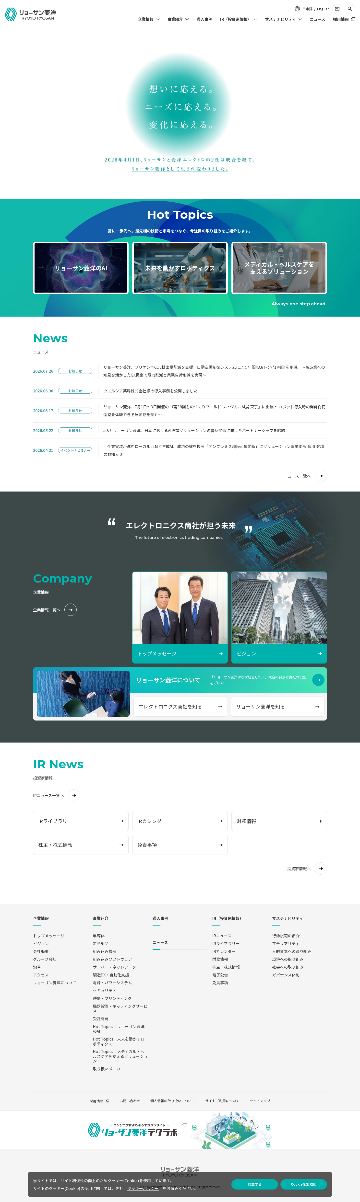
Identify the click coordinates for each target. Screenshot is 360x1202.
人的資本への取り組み (291, 951)
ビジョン (41, 943)
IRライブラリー (226, 943)
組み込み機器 (104, 951)
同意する (255, 1184)
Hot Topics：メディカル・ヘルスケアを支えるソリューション (120, 1056)
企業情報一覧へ (46, 610)
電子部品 (100, 943)
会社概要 (41, 951)
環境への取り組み (287, 959)
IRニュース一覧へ (48, 795)
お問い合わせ (130, 1101)
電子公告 (220, 975)
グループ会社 (44, 959)
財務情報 (220, 959)
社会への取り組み (287, 967)
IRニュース (221, 936)
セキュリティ (104, 990)
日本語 (307, 8)
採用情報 (96, 1101)
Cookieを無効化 (303, 1184)
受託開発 (100, 1018)
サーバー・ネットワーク (114, 967)
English (323, 8)
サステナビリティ (287, 918)
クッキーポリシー (143, 1188)
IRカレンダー (224, 951)
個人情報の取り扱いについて (172, 1100)
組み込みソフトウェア (112, 959)
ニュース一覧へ (297, 476)
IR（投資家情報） (227, 918)
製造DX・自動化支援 (111, 975)
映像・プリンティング (112, 998)
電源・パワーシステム (112, 982)
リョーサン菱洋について (54, 982)
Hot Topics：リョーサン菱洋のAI (118, 1028)
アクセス (40, 975)
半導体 (99, 936)
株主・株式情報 (226, 967)
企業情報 (41, 918)
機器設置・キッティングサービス (120, 1008)
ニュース (160, 942)
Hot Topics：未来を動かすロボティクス (118, 1041)
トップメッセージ (48, 936)
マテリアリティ (285, 943)
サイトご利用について (222, 1100)
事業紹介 (100, 918)
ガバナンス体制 (286, 975)
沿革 (37, 967)
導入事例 (160, 918)
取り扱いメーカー (108, 1069)
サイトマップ (260, 1100)
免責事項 (220, 982)
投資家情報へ (299, 868)
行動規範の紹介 (286, 936)
